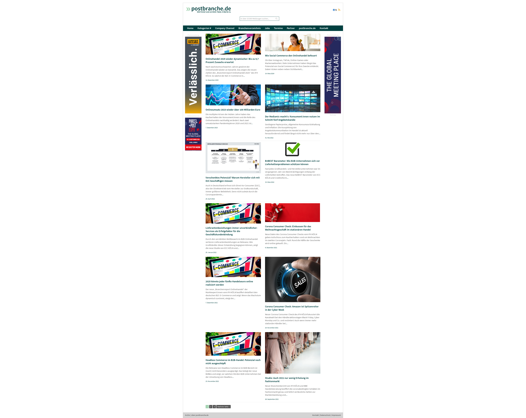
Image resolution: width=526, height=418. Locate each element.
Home (190, 28)
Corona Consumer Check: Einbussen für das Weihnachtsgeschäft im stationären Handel (288, 228)
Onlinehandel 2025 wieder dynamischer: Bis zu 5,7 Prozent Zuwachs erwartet (232, 60)
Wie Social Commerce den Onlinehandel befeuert (291, 55)
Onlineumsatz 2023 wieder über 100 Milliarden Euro (233, 109)
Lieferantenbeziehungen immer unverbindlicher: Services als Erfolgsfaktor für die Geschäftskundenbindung (231, 231)
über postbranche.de (199, 415)
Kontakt (324, 28)
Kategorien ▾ (204, 28)
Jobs (267, 28)
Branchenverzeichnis (249, 28)
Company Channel (224, 28)
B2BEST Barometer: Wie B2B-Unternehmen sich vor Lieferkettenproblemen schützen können (292, 162)
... (244, 75)
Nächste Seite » (223, 406)
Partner (291, 28)
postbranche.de (307, 28)
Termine (278, 28)
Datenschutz (325, 415)
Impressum (336, 415)
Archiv (187, 415)
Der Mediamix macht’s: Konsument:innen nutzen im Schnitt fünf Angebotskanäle (292, 118)
